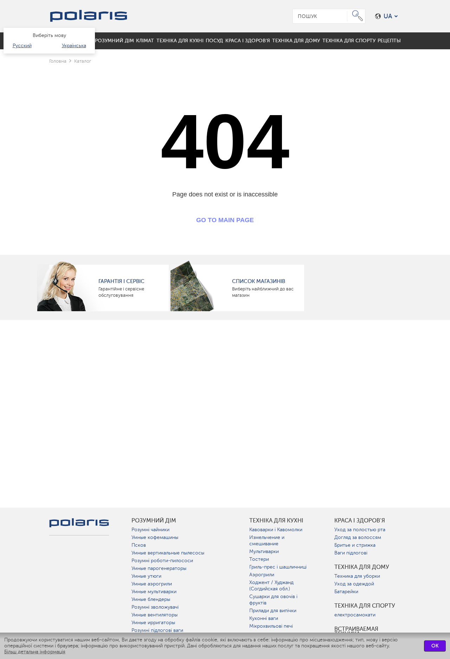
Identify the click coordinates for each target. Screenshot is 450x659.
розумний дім (153, 520)
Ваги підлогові (350, 553)
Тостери (259, 559)
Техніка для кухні (276, 520)
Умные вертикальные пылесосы (167, 553)
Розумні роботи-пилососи (162, 561)
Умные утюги (146, 576)
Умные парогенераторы (158, 568)
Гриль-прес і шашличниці (278, 567)
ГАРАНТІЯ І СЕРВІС (121, 281)
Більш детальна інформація (34, 652)
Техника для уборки (357, 576)
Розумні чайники (150, 530)
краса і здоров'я (359, 520)
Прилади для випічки (272, 611)
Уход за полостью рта (359, 530)
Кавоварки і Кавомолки (275, 530)
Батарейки (346, 592)
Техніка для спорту (364, 605)
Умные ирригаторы (153, 623)
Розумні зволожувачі (155, 607)
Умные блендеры (150, 599)
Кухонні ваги (263, 618)
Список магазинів (258, 281)
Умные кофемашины (154, 537)
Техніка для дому (361, 567)
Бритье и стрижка (354, 545)
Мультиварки (264, 551)
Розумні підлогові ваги (157, 630)
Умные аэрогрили (151, 584)
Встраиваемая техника (356, 631)
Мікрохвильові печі (271, 626)
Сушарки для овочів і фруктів (273, 600)
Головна (57, 61)
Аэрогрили (261, 575)
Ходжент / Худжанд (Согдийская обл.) (271, 585)
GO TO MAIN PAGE (225, 220)
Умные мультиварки (153, 592)
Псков (138, 545)
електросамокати (354, 615)
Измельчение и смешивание (266, 540)
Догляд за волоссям (357, 537)
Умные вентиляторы (154, 615)
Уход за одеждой (354, 584)
